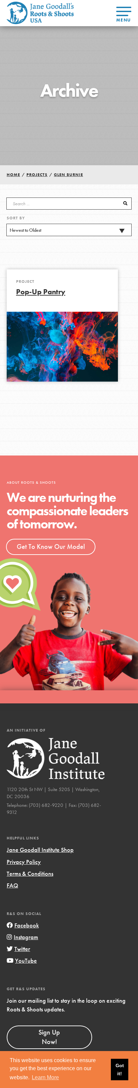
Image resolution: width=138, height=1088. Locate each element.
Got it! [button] (120, 1069)
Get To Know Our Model (51, 546)
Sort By (16, 218)
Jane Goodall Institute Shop (40, 850)
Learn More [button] (45, 1077)
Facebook (26, 925)
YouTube (26, 960)
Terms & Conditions (30, 873)
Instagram (26, 937)
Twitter (22, 949)
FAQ (12, 885)
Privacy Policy (24, 862)
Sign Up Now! (49, 1037)
